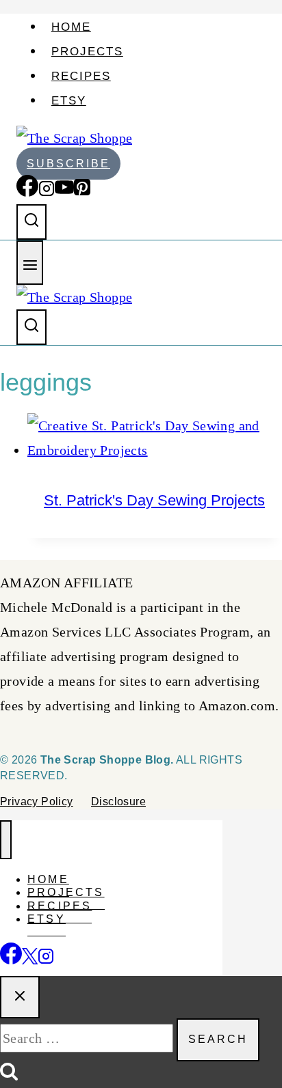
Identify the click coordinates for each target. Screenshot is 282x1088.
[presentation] (154, 437)
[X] (30, 957)
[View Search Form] (31, 222)
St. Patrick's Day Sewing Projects (154, 500)
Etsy (68, 100)
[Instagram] (46, 191)
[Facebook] (27, 191)
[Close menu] (6, 839)
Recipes (81, 76)
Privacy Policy (36, 801)
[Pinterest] (82, 191)
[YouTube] (64, 191)
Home (71, 26)
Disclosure (118, 801)
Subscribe (68, 163)
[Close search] (20, 997)
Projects (87, 51)
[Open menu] (29, 262)
